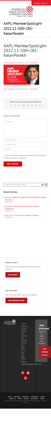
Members (26, 397)
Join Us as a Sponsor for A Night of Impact (22, 215)
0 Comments (34, 63)
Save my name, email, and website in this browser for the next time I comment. (25, 156)
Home (10, 397)
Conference (34, 397)
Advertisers (34, 399)
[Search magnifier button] (46, 184)
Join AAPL (17, 397)
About (43, 397)
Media (42, 399)
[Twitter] (25, 378)
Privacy (26, 399)
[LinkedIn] (28, 373)
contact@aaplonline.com (31, 364)
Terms (20, 399)
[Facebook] (23, 373)
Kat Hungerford (10, 63)
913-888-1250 (23, 347)
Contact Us (12, 399)
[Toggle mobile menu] (46, 8)
